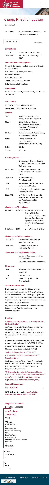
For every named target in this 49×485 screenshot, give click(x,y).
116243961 (14, 387)
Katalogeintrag (12, 41)
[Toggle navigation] (43, 4)
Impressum (35, 477)
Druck (6, 465)
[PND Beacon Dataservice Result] (43, 388)
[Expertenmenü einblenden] (9, 469)
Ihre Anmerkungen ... (7, 454)
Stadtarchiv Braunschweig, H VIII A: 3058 (20, 352)
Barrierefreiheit (9, 477)
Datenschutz (23, 477)
